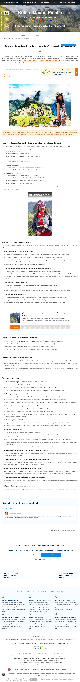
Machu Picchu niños (70, 639)
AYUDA (53, 2)
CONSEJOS (61, 2)
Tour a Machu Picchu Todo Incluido (65, 617)
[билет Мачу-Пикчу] (51, 20)
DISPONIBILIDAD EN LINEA (29, 2)
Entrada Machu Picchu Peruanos (55, 639)
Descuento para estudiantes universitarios (14, 73)
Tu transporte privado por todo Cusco (40, 600)
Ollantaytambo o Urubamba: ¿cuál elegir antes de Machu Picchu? (65, 575)
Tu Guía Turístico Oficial (36, 617)
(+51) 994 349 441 (61, 658)
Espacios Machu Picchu (27, 639)
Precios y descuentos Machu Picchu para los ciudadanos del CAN (21, 69)
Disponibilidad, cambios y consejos (34, 643)
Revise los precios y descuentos (12, 189)
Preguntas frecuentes (9, 76)
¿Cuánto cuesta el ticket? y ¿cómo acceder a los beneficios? (40, 60)
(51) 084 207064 (23, 658)
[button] (29, 555)
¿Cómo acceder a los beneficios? (12, 71)
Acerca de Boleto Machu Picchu (24, 653)
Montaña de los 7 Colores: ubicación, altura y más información (11, 575)
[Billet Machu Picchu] (40, 20)
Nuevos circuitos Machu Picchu (12, 639)
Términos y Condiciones (37, 653)
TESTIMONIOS (45, 2)
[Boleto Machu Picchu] (30, 20)
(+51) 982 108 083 (41, 658)
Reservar (72, 2)
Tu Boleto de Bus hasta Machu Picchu (13, 617)
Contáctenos (59, 653)
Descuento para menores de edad (12, 74)
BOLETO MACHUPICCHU (11, 2)
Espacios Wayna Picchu (40, 639)
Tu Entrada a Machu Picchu (10, 600)
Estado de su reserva (62, 643)
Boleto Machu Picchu (40, 12)
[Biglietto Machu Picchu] (47, 20)
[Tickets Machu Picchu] (44, 20)
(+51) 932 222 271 (41, 559)
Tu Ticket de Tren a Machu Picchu (65, 600)
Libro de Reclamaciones (49, 653)
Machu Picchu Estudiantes (18, 643)
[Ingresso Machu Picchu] (33, 20)
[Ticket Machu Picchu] (37, 20)
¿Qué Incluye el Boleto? (50, 643)
